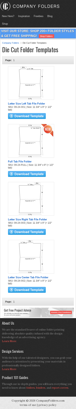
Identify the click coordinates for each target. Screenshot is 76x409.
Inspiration (24, 16)
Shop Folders (46, 36)
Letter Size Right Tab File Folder (27, 219)
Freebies (37, 16)
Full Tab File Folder (20, 161)
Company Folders (10, 43)
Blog (49, 16)
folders (30, 387)
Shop (4, 23)
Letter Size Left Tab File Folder (26, 103)
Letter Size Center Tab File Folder (28, 277)
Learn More (9, 341)
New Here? (8, 16)
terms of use (28, 405)
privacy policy (47, 405)
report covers (60, 387)
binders (40, 387)
